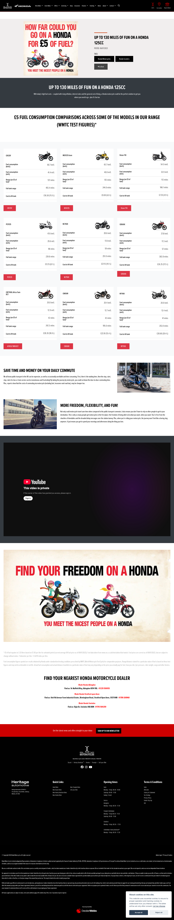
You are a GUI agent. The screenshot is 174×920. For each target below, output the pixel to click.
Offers (56, 5)
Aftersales (146, 789)
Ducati (69, 762)
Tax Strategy (147, 795)
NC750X (66, 277)
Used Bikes (48, 5)
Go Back (101, 66)
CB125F (9, 208)
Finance (84, 5)
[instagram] (87, 767)
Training (92, 5)
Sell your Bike (102, 762)
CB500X (123, 273)
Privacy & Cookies (167, 855)
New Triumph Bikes (75, 787)
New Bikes (38, 5)
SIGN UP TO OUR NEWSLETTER (108, 731)
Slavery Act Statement (149, 792)
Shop (71, 5)
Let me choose (159, 906)
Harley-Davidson (79, 762)
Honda (88, 762)
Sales (145, 787)
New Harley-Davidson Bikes (60, 792)
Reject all (158, 912)
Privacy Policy (147, 798)
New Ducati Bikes (57, 789)
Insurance (77, 5)
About (104, 5)
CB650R (66, 346)
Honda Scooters (124, 58)
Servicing (64, 5)
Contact (112, 5)
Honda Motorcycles (104, 58)
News (99, 5)
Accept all (138, 912)
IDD (145, 803)
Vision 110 (124, 208)
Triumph (94, 762)
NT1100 (123, 346)
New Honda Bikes (57, 795)
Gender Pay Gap (148, 800)
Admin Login (159, 855)
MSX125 (66, 208)
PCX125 (9, 277)
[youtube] (91, 767)
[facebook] (83, 767)
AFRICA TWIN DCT (12, 346)
